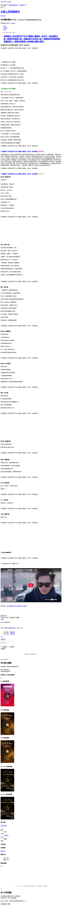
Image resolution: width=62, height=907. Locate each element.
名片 (5, 30)
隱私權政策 (39, 886)
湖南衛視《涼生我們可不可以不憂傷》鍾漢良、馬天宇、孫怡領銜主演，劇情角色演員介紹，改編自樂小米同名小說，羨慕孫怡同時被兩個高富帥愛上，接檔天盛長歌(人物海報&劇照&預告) (32, 39)
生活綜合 (13, 23)
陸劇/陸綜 (12, 634)
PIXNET (19, 886)
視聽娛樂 (12, 632)
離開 (9, 904)
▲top (2, 636)
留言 (13, 628)
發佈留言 (3, 648)
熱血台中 (3, 851)
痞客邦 (10, 628)
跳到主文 (3, 15)
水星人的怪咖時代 (10, 11)
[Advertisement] (31, 53)
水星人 (2, 619)
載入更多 (3, 639)
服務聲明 (45, 886)
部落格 (5, 28)
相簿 (5, 26)
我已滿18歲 (3, 904)
